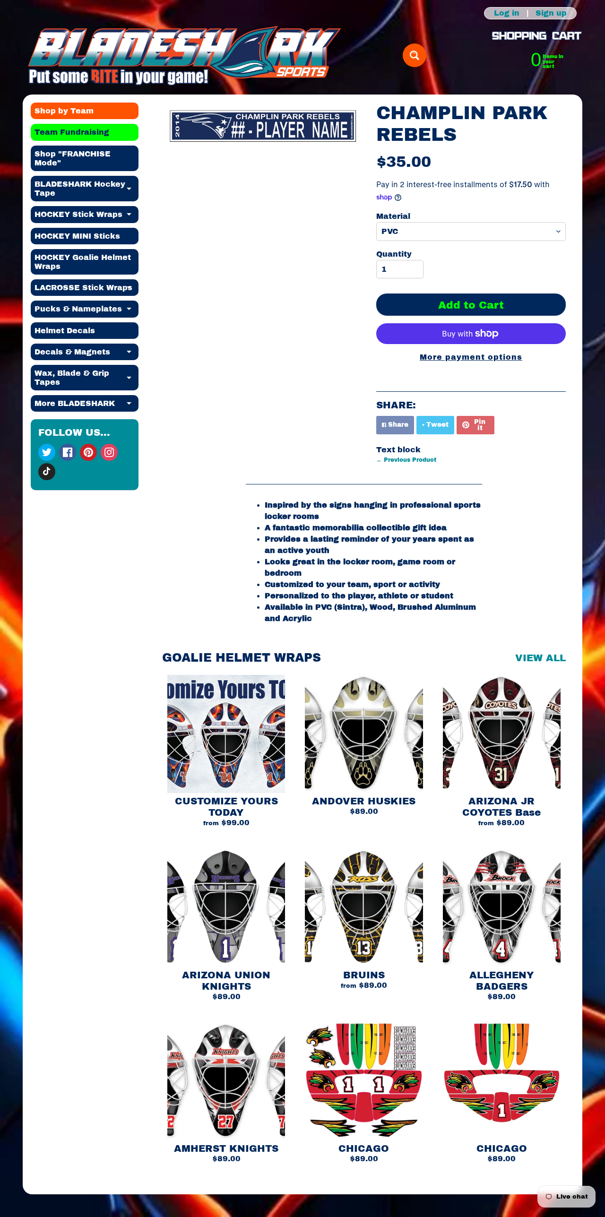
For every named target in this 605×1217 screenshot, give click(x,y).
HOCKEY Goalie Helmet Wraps (83, 261)
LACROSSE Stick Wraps (86, 290)
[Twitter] (46, 452)
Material (393, 216)
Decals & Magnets (86, 354)
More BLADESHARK (86, 405)
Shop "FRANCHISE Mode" (73, 158)
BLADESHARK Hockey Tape (86, 189)
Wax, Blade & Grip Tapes (86, 378)
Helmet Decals (65, 331)
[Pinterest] (88, 452)
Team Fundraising (72, 132)
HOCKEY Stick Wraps (86, 216)
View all (540, 658)
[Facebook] (67, 452)
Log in (506, 13)
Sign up (551, 13)
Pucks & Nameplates (86, 311)
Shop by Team (64, 111)
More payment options (471, 357)
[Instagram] (109, 452)
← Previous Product (406, 460)
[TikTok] (46, 471)
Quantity (394, 254)
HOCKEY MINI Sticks (77, 236)
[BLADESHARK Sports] (184, 55)
